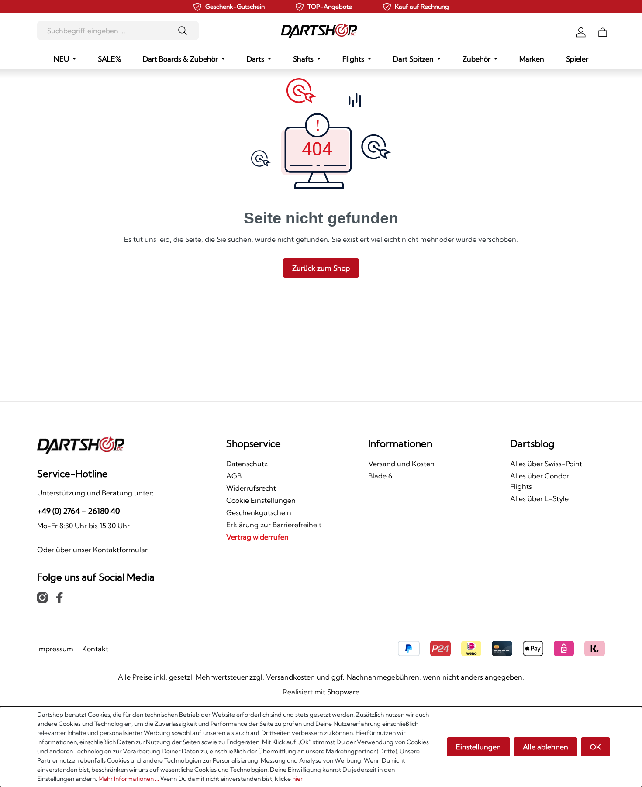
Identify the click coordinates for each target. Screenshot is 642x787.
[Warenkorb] (603, 31)
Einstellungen (478, 746)
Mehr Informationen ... (128, 779)
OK (595, 746)
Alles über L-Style (539, 498)
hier (297, 779)
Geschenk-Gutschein (235, 6)
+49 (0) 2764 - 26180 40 (78, 511)
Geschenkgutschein (258, 512)
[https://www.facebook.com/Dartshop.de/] (59, 597)
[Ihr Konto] (581, 31)
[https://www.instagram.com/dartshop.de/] (42, 597)
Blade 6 (380, 475)
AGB (234, 475)
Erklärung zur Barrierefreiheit (273, 524)
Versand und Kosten (401, 463)
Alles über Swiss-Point (546, 463)
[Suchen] (185, 30)
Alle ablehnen (545, 746)
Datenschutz (247, 463)
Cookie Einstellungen (261, 500)
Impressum (55, 648)
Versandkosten (290, 677)
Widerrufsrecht (251, 488)
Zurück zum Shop (321, 268)
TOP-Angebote (329, 6)
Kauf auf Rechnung (422, 6)
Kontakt (95, 648)
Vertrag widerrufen (257, 537)
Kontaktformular (120, 549)
